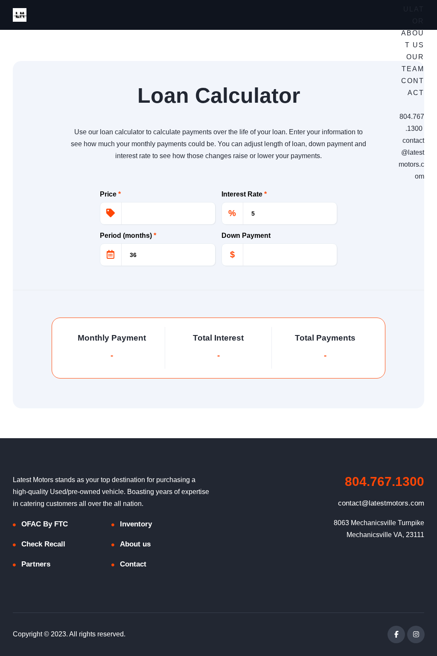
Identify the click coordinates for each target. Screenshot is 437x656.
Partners (35, 564)
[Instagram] (416, 634)
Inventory (136, 524)
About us (135, 544)
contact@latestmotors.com (381, 503)
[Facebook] (396, 634)
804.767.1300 (384, 481)
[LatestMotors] (19, 15)
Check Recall (43, 544)
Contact (133, 564)
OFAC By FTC (44, 524)
